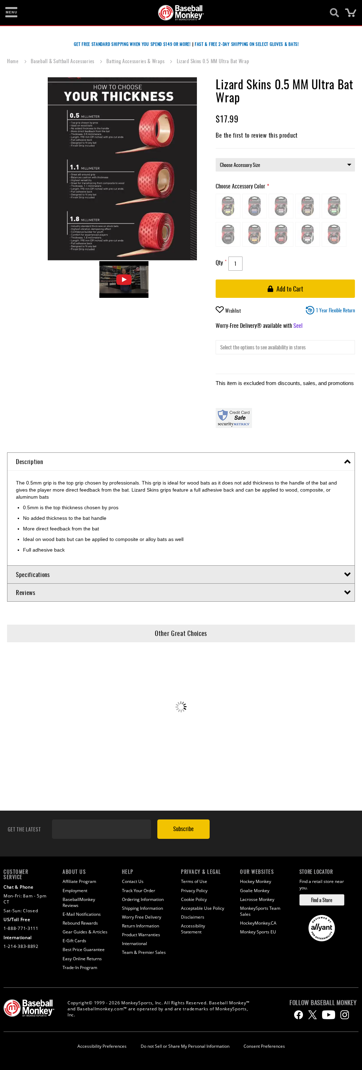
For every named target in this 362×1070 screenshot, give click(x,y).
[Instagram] (344, 1014)
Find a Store (321, 899)
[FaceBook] (298, 1014)
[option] (228, 206)
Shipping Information (142, 908)
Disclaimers (192, 917)
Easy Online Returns (82, 959)
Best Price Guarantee (84, 949)
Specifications (33, 574)
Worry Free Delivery (141, 917)
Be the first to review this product (257, 135)
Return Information (140, 926)
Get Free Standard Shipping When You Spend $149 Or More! (132, 44)
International (134, 943)
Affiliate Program (79, 881)
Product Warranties (141, 935)
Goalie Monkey (254, 891)
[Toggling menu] (11, 12)
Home (13, 61)
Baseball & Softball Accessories (63, 61)
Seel (298, 325)
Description (29, 461)
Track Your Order (138, 891)
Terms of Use (194, 881)
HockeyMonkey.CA (258, 923)
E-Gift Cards (74, 941)
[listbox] (285, 165)
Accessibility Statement (193, 929)
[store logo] (177, 12)
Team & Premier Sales (144, 952)
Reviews (25, 592)
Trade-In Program (80, 967)
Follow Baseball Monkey (323, 1002)
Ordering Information (143, 899)
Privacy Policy (194, 891)
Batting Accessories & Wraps (136, 61)
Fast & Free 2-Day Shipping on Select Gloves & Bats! (247, 44)
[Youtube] (328, 1014)
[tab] (181, 462)
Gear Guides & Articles (85, 932)
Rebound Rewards (80, 923)
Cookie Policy (194, 899)
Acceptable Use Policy (202, 908)
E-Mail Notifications (82, 914)
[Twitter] (312, 1014)
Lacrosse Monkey (257, 899)
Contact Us (133, 881)
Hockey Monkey (255, 881)
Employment (75, 891)
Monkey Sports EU (258, 932)
